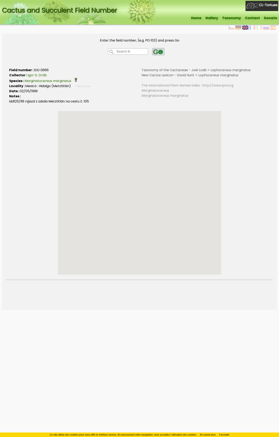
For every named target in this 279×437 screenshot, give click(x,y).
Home (196, 18)
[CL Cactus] (262, 3)
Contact (252, 18)
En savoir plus (208, 434)
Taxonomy (231, 18)
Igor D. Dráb (37, 75)
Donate (270, 18)
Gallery (211, 18)
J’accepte (224, 434)
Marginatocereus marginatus (49, 81)
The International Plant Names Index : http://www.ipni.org (187, 85)
